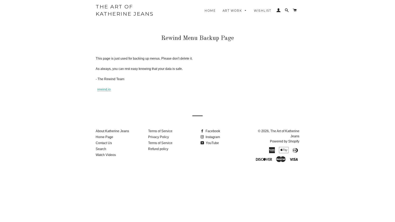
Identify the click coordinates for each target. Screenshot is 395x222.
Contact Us (104, 143)
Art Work (233, 11)
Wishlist (262, 11)
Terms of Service (160, 131)
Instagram (212, 137)
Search (101, 149)
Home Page (104, 137)
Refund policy (158, 149)
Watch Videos (106, 155)
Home (210, 11)
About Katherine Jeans (112, 131)
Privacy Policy (158, 137)
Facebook (212, 131)
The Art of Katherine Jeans (125, 10)
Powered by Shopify (284, 141)
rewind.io (104, 89)
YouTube (212, 143)
